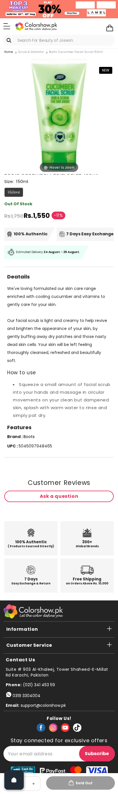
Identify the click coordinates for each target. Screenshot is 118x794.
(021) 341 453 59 (39, 685)
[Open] (14, 780)
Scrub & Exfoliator (31, 52)
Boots (29, 436)
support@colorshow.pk (43, 705)
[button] (6, 26)
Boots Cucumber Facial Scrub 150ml (76, 52)
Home (8, 52)
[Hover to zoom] (59, 115)
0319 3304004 (26, 696)
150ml (15, 193)
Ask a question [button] (59, 496)
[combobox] (59, 40)
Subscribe (97, 753)
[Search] (10, 40)
